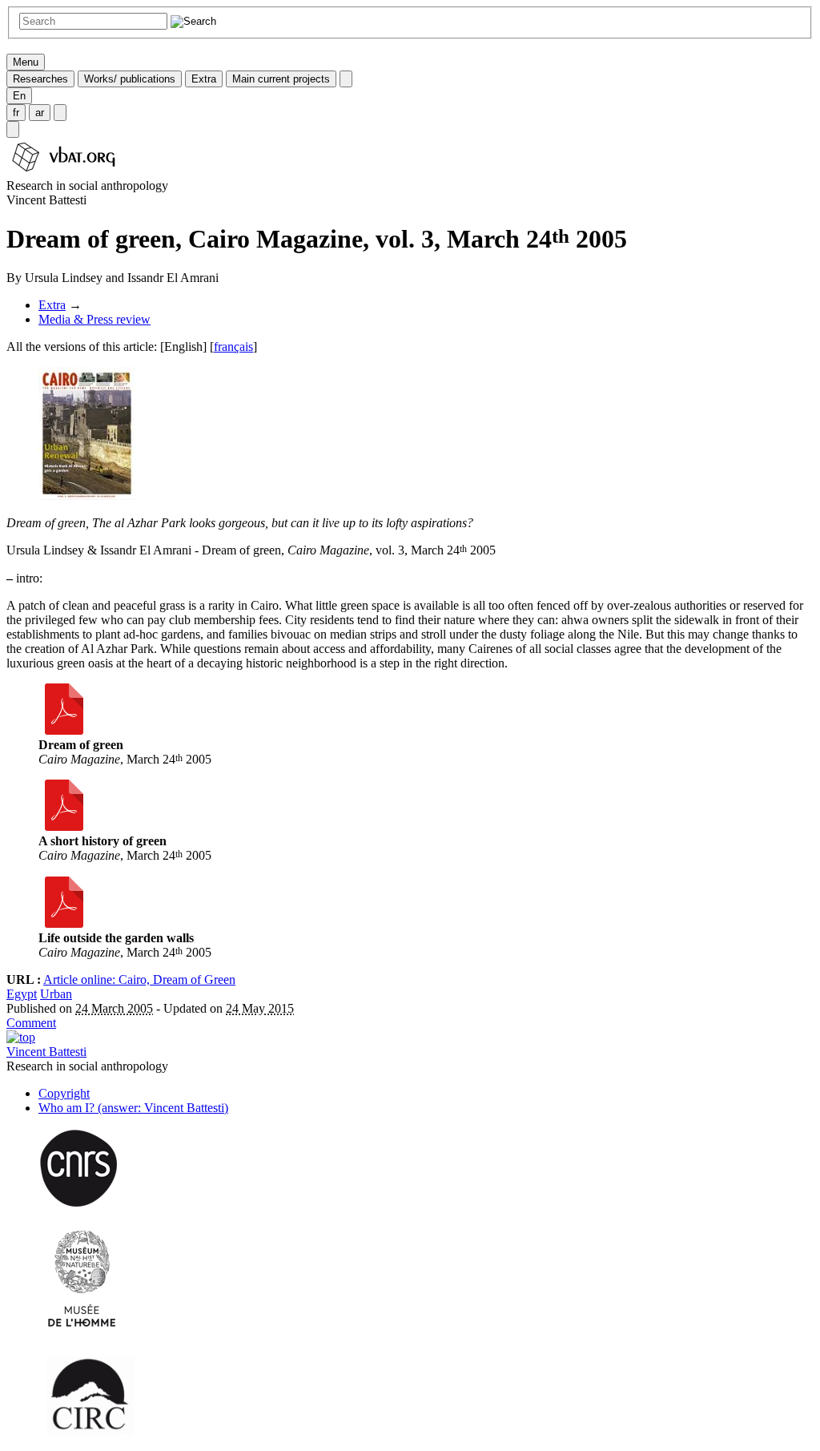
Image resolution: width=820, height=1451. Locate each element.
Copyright (64, 1093)
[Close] (346, 79)
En (19, 96)
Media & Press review (94, 319)
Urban (56, 994)
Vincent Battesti (46, 1051)
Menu (25, 62)
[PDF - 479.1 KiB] (64, 730)
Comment (31, 1023)
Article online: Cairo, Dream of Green (139, 979)
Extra (203, 79)
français (233, 346)
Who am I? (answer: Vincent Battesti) (133, 1107)
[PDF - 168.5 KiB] (64, 826)
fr (16, 113)
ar (39, 113)
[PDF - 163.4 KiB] (64, 923)
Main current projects (281, 79)
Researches (40, 79)
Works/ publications (129, 79)
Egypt (21, 994)
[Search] (12, 129)
